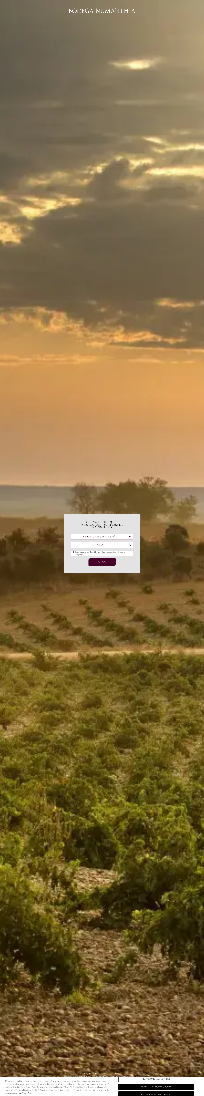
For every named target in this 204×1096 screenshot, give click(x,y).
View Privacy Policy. (25, 1093)
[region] (102, 1086)
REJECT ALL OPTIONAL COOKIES (156, 1087)
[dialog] (102, 548)
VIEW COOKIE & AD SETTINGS (156, 1079)
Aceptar (102, 562)
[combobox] (102, 536)
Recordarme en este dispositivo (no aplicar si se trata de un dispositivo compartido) (100, 553)
